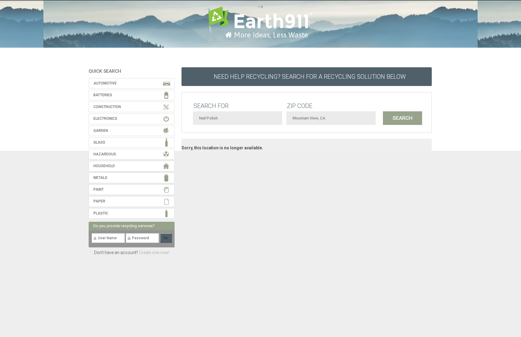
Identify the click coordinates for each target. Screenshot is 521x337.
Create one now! (154, 252)
